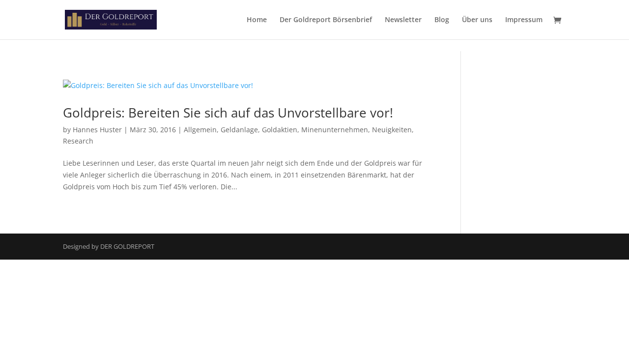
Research (78, 141)
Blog (441, 20)
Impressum (524, 20)
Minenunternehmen (334, 129)
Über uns (477, 20)
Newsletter (403, 20)
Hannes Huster (97, 129)
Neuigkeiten (392, 129)
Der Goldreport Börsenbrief (326, 20)
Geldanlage (239, 129)
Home (257, 20)
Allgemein (200, 129)
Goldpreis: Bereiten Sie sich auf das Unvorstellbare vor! (228, 112)
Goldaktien (279, 129)
